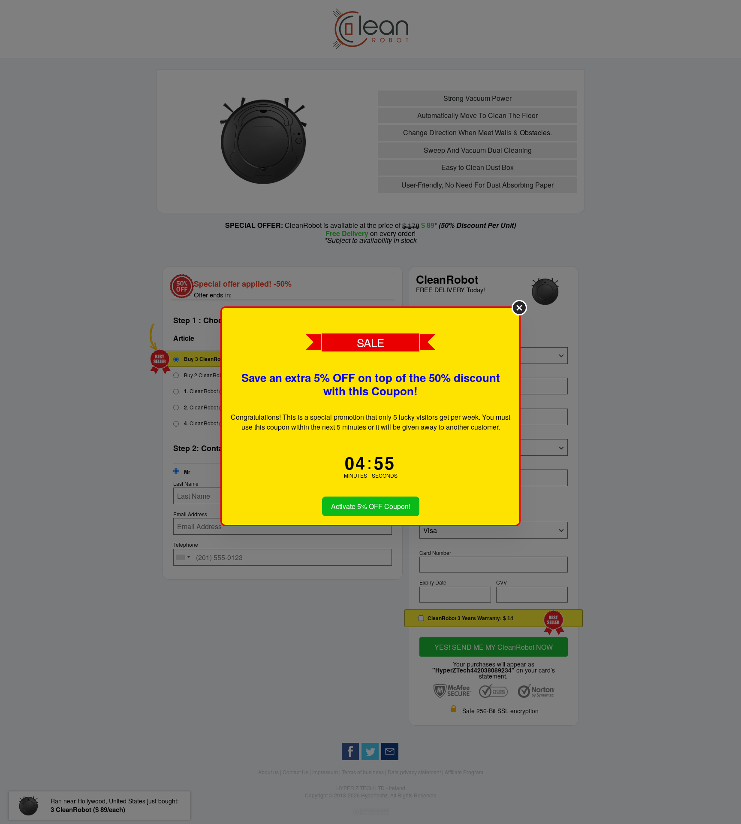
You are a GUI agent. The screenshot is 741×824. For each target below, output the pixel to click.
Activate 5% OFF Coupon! (370, 506)
